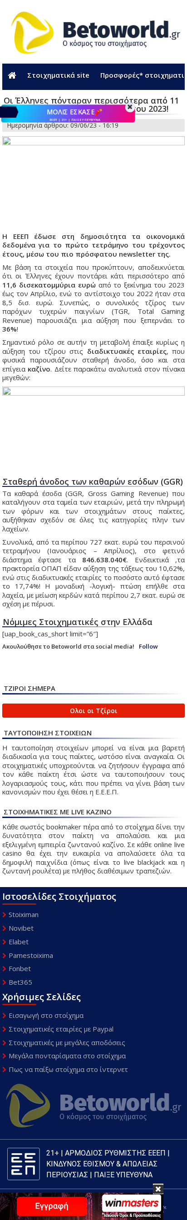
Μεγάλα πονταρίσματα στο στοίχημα (67, 1055)
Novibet (21, 927)
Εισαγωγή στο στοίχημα (46, 1015)
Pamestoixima (31, 955)
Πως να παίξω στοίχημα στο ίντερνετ (68, 1069)
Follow (148, 646)
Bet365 (20, 982)
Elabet (19, 941)
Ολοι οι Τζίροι (94, 710)
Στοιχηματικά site (58, 74)
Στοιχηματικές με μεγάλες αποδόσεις (67, 1042)
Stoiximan (24, 914)
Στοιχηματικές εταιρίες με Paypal (61, 1028)
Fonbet (20, 968)
